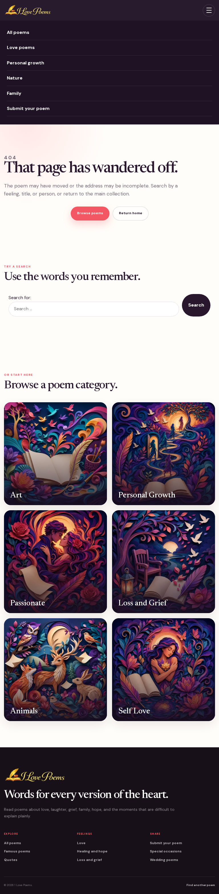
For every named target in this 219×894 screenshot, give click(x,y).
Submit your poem (28, 108)
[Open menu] (209, 10)
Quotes (10, 860)
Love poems (21, 47)
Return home (130, 213)
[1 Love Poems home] (27, 10)
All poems (18, 32)
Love (81, 843)
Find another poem (200, 885)
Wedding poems (164, 860)
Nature (15, 78)
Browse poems (90, 213)
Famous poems (17, 851)
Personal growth (25, 63)
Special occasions (166, 851)
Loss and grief (89, 860)
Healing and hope (92, 851)
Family (14, 93)
